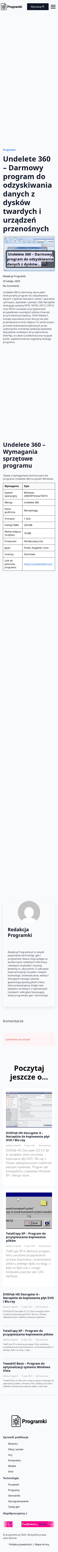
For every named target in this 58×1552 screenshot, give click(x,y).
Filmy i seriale (15, 1449)
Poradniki (13, 1484)
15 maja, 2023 (30, 1145)
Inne (10, 1471)
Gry (10, 1455)
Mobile (12, 1466)
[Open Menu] (53, 6)
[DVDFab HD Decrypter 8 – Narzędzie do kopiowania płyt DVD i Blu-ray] (29, 1109)
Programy (13, 1490)
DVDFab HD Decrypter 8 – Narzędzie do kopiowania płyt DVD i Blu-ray (28, 1136)
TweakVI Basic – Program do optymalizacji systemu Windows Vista (26, 1367)
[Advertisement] (29, 44)
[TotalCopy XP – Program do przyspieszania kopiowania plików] (29, 1210)
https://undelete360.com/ (38, 564)
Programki (9, 149)
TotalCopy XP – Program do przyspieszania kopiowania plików (26, 1237)
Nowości (13, 1443)
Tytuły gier (14, 1506)
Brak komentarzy (45, 1145)
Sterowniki (14, 1495)
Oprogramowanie (18, 1501)
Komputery (14, 1460)
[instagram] (26, 943)
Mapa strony (42, 1544)
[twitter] (18, 943)
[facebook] (11, 943)
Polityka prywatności (21, 1544)
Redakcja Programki (13, 1145)
